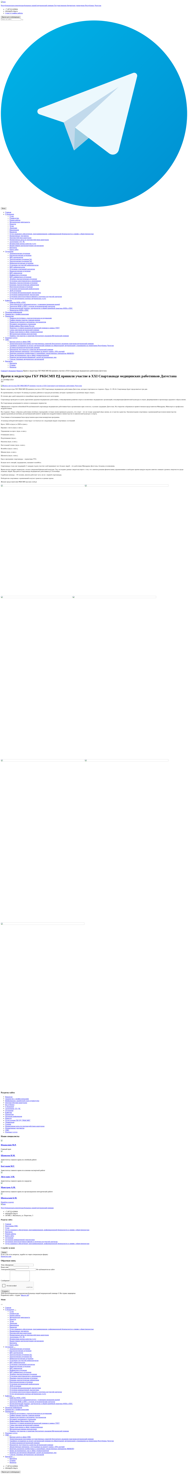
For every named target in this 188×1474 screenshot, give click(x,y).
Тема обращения (7, 1265)
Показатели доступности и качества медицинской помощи (31, 349)
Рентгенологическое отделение (21, 287)
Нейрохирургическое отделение (21, 263)
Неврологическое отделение (20, 271)
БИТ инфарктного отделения (20, 277)
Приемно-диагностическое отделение (24, 283)
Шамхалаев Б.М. (9, 1198)
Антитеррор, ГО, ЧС (17, 242)
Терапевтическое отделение (20, 253)
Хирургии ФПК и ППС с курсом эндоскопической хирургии (32, 306)
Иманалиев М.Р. (8, 1145)
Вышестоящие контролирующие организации (27, 246)
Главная (8, 212)
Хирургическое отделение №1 (21, 259)
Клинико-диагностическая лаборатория (24, 285)
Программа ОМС (11, 1226)
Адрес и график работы (14, 13)
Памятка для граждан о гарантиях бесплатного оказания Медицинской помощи (39, 336)
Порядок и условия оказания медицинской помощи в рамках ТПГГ (35, 328)
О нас (12, 216)
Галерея (8, 1124)
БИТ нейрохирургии (17, 267)
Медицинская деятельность (20, 222)
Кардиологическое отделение (20, 255)
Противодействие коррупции (20, 238)
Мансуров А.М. (8, 1187)
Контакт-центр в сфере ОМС (20, 342)
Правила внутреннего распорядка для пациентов (28, 322)
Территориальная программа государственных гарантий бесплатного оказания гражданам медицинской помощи (52, 343)
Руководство (14, 218)
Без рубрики (9, 1105)
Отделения (9, 251)
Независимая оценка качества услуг (23, 244)
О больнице (9, 214)
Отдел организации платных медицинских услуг (28, 298)
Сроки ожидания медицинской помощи (24, 330)
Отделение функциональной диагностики (25, 293)
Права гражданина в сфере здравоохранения (26, 332)
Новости (13, 224)
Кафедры (8, 300)
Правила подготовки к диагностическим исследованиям (31, 318)
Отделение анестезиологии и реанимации (25, 281)
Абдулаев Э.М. (8, 1177)
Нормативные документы (19, 236)
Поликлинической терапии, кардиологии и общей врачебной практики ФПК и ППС (41, 308)
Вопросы (13, 367)
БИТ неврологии (16, 273)
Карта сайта (14, 249)
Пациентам (9, 316)
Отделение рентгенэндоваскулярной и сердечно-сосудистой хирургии (36, 296)
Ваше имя (4, 1267)
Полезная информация (13, 312)
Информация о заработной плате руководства (22, 1101)
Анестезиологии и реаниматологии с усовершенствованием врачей (35, 304)
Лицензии (13, 228)
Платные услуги (11, 338)
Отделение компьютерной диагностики (24, 294)
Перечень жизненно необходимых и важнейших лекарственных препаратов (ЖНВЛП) (42, 353)
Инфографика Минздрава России (22, 326)
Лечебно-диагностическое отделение (23, 279)
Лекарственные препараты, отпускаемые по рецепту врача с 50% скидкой (37, 351)
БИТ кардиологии (16, 257)
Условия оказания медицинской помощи (25, 347)
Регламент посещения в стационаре (23, 324)
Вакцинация (14, 230)
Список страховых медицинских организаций (27, 359)
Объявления (9, 1122)
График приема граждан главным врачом (25, 320)
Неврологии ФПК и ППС (19, 310)
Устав (12, 226)
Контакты (13, 247)
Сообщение (5, 1281)
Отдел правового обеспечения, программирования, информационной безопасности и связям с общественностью (52, 234)
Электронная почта (8, 1269)
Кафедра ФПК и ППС (18, 302)
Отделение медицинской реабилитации (24, 289)
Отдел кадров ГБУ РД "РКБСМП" (17, 1120)
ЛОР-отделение (15, 291)
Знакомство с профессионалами (17, 314)
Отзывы (13, 365)
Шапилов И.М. (8, 1155)
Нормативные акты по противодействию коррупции (29, 240)
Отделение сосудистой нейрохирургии (24, 265)
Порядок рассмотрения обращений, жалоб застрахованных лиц (33, 357)
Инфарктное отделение (18, 275)
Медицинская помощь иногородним (23, 334)
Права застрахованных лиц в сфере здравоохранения (29, 355)
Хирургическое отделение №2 (21, 261)
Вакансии (13, 232)
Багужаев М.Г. (8, 1166)
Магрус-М (25, 1295)
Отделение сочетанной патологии (22, 269)
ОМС (7, 340)
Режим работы (15, 220)
